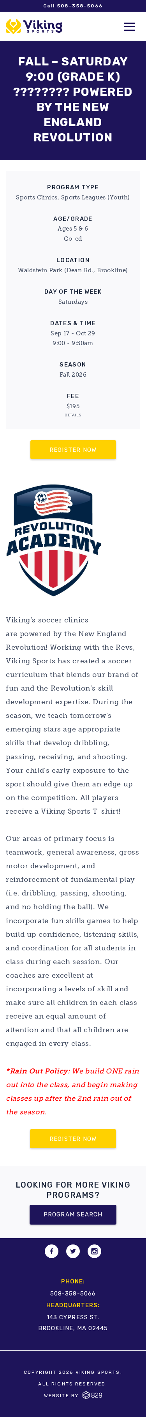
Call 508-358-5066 (73, 6)
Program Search (73, 1214)
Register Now (73, 449)
